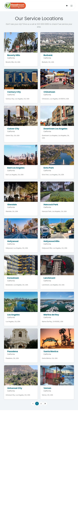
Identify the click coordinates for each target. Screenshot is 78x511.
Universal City (14, 388)
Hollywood (12, 241)
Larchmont (49, 278)
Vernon (47, 388)
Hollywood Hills (51, 241)
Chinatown (49, 91)
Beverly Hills (13, 55)
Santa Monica (51, 351)
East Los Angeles (15, 167)
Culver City (13, 128)
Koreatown (13, 278)
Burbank (48, 55)
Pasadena (12, 351)
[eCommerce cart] (67, 6)
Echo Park (49, 167)
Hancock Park (51, 204)
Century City (14, 91)
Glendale (12, 204)
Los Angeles (13, 314)
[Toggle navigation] (71, 6)
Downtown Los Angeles (55, 128)
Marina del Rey (51, 314)
